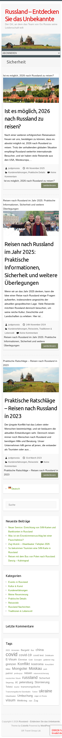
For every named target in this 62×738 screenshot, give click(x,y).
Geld (31, 660)
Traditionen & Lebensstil (20, 611)
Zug (36, 700)
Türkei (34, 692)
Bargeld (25, 650)
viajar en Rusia (40, 696)
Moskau (35, 668)
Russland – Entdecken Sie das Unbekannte (32, 15)
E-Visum (11, 659)
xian (30, 701)
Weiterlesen (49, 185)
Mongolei (19, 668)
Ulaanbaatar (11, 696)
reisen (28, 673)
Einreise (22, 659)
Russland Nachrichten (19, 607)
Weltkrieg (22, 700)
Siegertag (10, 682)
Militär (8, 669)
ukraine (45, 691)
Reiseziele (33, 329)
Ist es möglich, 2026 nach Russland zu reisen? (27, 119)
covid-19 (25, 655)
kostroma (37, 664)
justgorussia (14, 168)
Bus (32, 650)
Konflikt (24, 664)
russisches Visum (13, 678)
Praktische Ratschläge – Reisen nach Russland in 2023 (30, 408)
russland (30, 677)
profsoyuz (18, 673)
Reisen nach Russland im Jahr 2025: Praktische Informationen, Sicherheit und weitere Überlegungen (30, 263)
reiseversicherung (41, 673)
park (45, 669)
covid (11, 654)
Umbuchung (25, 695)
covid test (38, 655)
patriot (9, 673)
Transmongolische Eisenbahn (18, 692)
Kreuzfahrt (49, 664)
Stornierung (42, 682)
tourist (16, 687)
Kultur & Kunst (15, 586)
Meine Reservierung (18, 594)
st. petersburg (24, 682)
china (40, 650)
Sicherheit (44, 678)
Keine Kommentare (29, 333)
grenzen (11, 664)
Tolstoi (9, 686)
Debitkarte (49, 655)
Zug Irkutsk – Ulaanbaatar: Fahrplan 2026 (29, 544)
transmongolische (30, 686)
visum (11, 700)
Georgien (38, 660)
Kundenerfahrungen (17, 172)
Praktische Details (36, 172)
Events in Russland (18, 582)
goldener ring (48, 660)
